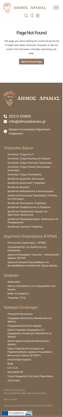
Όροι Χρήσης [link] (10, 399)
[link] (24, 8)
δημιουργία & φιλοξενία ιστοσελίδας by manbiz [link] (28, 405)
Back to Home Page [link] (32, 61)
